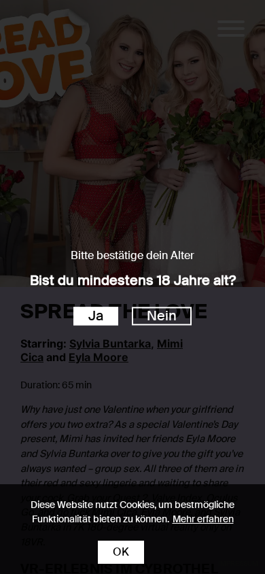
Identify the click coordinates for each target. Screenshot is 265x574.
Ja (95, 315)
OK (121, 552)
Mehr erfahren (203, 519)
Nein (162, 315)
